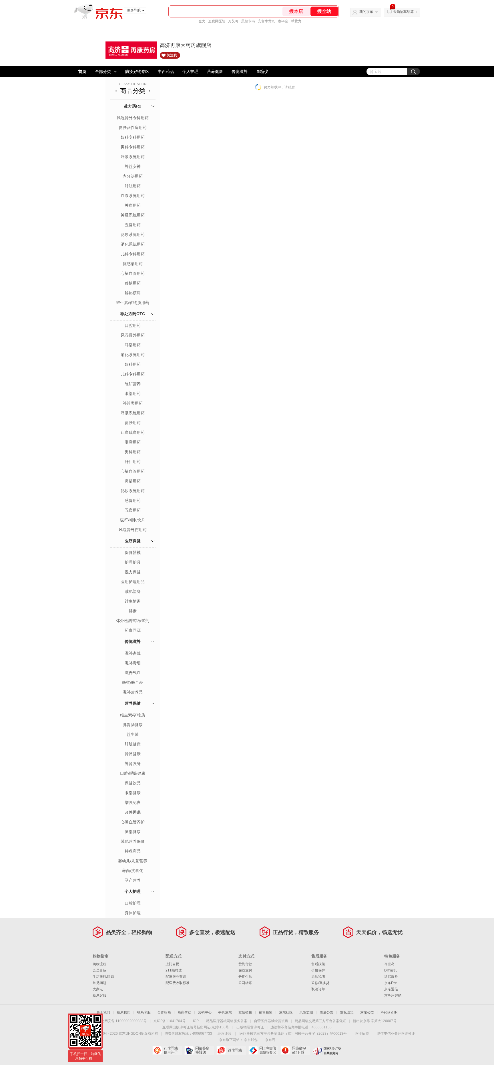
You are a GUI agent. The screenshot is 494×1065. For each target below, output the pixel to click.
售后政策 (318, 964)
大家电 (98, 989)
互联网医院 (216, 21)
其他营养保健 (133, 841)
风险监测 (306, 1012)
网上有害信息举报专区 (263, 1050)
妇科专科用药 (133, 137)
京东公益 (367, 1012)
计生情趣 (133, 601)
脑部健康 (133, 831)
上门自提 (172, 964)
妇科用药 (133, 364)
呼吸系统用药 (133, 156)
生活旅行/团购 (103, 977)
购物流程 (99, 964)
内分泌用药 (133, 176)
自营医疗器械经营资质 (271, 1021)
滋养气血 (133, 672)
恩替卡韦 (248, 21)
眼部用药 (133, 393)
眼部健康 (133, 792)
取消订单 (318, 989)
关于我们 (103, 1012)
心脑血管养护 (133, 822)
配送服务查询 (176, 977)
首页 (82, 71)
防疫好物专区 (137, 71)
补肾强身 (133, 763)
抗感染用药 (133, 263)
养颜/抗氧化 (132, 870)
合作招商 (164, 1012)
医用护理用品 (133, 581)
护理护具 (133, 562)
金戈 (201, 21)
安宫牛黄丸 (266, 21)
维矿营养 (133, 384)
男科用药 (133, 452)
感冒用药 (133, 500)
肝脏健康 (133, 744)
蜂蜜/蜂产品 (132, 682)
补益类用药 (133, 403)
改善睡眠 (133, 812)
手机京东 (225, 1012)
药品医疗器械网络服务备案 (226, 1021)
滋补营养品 (133, 692)
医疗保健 (133, 541)
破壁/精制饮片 (132, 520)
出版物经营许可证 (250, 1027)
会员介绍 (99, 970)
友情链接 (245, 1012)
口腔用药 (133, 325)
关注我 (172, 55)
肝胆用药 (133, 186)
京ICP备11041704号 (170, 1021)
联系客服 (99, 996)
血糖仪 (262, 71)
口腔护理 (133, 903)
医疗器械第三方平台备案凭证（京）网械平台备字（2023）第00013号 (293, 1034)
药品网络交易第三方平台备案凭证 (320, 1021)
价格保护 (318, 970)
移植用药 (133, 283)
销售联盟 (265, 1012)
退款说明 (318, 977)
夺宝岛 (389, 964)
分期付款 (245, 977)
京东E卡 (390, 983)
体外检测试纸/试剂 (132, 620)
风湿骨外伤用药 (133, 529)
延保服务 (391, 977)
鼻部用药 (133, 481)
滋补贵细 (133, 663)
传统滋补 (240, 71)
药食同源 (133, 630)
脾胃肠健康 (133, 724)
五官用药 (133, 224)
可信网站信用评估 (167, 1050)
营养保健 (133, 703)
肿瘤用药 (133, 205)
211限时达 (174, 970)
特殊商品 (133, 851)
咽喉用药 (133, 442)
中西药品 (166, 71)
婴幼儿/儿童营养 (132, 861)
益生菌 (133, 734)
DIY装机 (390, 970)
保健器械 (133, 552)
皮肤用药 (133, 422)
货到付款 (245, 964)
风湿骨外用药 (133, 335)
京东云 (270, 1040)
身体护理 (133, 913)
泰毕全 (283, 21)
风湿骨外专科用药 (133, 118)
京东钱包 (251, 1040)
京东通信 (391, 989)
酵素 (133, 611)
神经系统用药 (133, 215)
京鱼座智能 (392, 996)
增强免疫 (133, 802)
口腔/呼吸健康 (132, 773)
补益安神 (133, 166)
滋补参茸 (133, 653)
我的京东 (366, 12)
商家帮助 (184, 1012)
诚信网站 (231, 1050)
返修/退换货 (320, 983)
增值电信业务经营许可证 (396, 1034)
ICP (196, 1021)
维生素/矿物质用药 (132, 302)
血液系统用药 (133, 195)
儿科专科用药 (133, 254)
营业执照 (362, 1034)
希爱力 (296, 21)
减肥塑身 (133, 591)
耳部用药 (133, 345)
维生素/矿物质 (132, 715)
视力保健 (133, 572)
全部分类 (103, 71)
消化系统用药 (133, 244)
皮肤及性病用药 (133, 127)
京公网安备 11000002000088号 (122, 1021)
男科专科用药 (133, 147)
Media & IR (389, 1012)
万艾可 (233, 21)
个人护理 (190, 71)
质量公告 (326, 1012)
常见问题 (99, 983)
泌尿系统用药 (133, 234)
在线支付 (245, 970)
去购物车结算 (403, 12)
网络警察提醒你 (199, 1050)
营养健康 (215, 71)
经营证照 (224, 1034)
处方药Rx (132, 106)
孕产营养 (133, 880)
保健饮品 (133, 783)
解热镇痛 (133, 293)
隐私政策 (347, 1012)
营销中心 (205, 1012)
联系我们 (123, 1012)
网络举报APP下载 (295, 1050)
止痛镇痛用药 (133, 432)
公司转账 (245, 983)
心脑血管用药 (133, 273)
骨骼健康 (133, 754)
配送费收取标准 (178, 983)
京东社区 (286, 1012)
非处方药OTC (132, 313)
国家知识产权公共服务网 (327, 1050)
